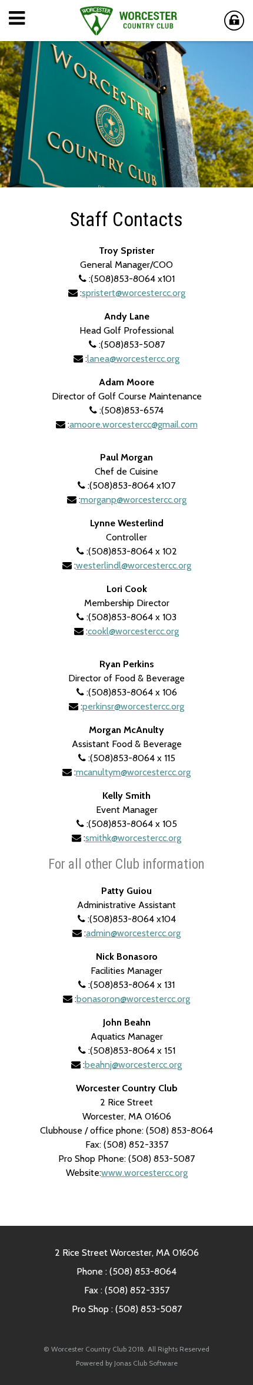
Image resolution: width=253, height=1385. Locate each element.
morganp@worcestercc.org (134, 499)
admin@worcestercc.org (133, 933)
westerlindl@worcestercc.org (133, 565)
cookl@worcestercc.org (133, 631)
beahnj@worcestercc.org (133, 1064)
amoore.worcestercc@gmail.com (133, 424)
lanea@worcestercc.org (133, 358)
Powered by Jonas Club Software (127, 1363)
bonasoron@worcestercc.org (133, 998)
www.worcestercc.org (144, 1172)
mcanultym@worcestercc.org (133, 772)
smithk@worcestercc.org (133, 837)
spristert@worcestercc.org (133, 292)
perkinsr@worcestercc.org (133, 706)
